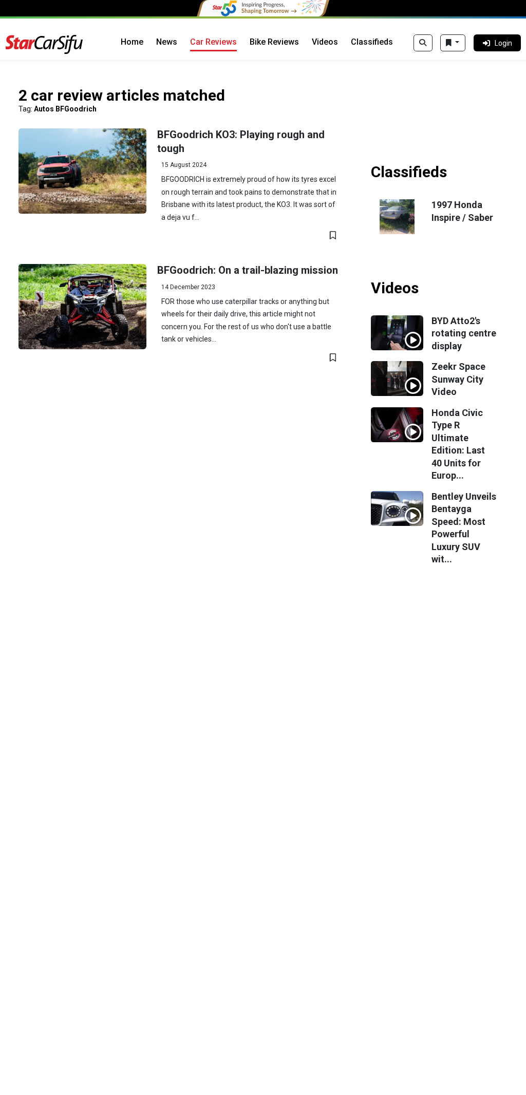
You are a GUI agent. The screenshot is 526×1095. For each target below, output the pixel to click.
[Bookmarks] (452, 43)
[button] (82, 171)
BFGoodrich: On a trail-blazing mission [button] (247, 270)
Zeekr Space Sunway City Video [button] (458, 379)
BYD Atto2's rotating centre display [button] (463, 333)
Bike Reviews (274, 42)
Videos (325, 42)
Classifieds (372, 42)
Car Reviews (213, 42)
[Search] (423, 43)
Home (132, 42)
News (166, 42)
